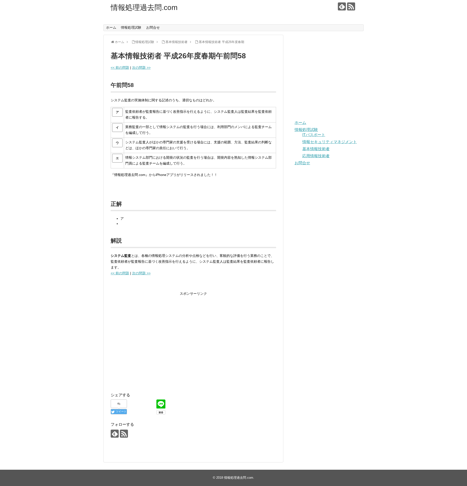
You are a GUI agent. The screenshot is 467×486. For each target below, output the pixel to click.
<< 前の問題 (120, 67)
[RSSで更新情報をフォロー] (351, 6)
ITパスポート (313, 135)
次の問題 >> (141, 67)
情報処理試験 (131, 27)
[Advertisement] (151, 346)
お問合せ (153, 27)
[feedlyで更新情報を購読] (342, 6)
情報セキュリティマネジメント (329, 142)
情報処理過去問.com (144, 7)
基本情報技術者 (316, 149)
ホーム (111, 27)
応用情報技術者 (316, 156)
